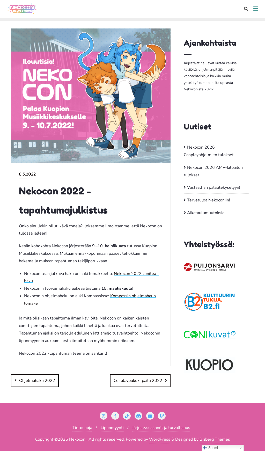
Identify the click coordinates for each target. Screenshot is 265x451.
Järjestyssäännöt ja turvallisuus (161, 428)
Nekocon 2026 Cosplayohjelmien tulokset (209, 151)
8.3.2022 (27, 174)
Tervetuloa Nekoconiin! (208, 200)
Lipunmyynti (112, 428)
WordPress (159, 439)
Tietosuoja (82, 428)
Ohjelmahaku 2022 (37, 380)
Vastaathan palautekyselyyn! (213, 187)
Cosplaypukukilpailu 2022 (138, 380)
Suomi (212, 448)
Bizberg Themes (215, 439)
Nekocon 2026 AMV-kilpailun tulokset (213, 171)
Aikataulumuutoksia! (206, 213)
